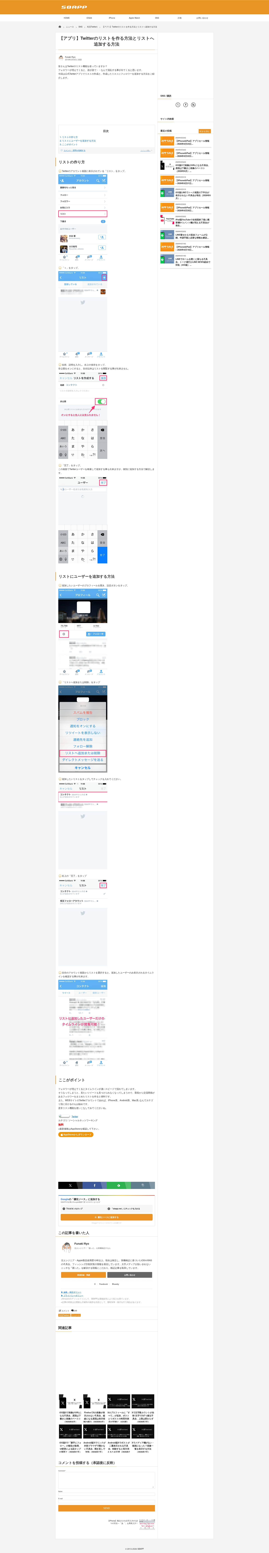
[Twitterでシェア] (70, 1185)
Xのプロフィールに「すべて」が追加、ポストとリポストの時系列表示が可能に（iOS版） (118, 1417)
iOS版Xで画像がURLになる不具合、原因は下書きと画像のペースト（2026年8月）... (193, 168)
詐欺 (180, 17)
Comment (61, 1471)
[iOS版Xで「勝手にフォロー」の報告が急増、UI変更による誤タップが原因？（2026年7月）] (70, 1438)
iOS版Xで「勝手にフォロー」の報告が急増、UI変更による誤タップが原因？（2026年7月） (70, 1447)
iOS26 (89, 17)
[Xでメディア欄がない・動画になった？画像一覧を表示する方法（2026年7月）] (143, 1438)
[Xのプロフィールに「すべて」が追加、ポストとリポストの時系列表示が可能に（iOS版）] (118, 1407)
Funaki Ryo (70, 57)
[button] (143, 1185)
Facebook (103, 1284)
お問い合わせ (202, 17)
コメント (65, 1310)
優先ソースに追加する (108, 1217)
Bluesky (115, 1284)
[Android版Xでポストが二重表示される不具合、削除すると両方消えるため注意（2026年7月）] (118, 1438)
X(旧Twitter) (64, 1315)
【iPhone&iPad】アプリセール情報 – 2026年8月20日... (192, 209)
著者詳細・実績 (83, 1275)
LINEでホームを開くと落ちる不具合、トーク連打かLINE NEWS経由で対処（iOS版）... (193, 262)
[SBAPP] (73, 9)
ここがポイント (70, 144)
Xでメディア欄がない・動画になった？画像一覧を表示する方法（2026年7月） (143, 1447)
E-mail (60, 1498)
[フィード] (193, 105)
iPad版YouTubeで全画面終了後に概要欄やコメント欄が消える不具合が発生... (192, 222)
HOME (67, 17)
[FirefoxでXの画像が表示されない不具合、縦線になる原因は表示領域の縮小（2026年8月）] (94, 1407)
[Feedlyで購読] (119, 1185)
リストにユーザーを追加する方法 (79, 140)
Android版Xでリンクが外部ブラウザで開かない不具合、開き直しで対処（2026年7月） (94, 1447)
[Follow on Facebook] (185, 105)
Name (60, 1491)
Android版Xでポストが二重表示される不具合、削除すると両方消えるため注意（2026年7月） (118, 1448)
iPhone (112, 17)
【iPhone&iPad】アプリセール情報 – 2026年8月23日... (192, 142)
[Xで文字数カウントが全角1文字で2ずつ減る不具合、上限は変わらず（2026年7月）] (143, 1407)
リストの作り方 (70, 137)
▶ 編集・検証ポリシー (71, 1292)
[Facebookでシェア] (95, 1185)
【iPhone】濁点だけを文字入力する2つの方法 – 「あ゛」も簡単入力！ (123, 1522)
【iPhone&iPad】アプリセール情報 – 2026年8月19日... (192, 248)
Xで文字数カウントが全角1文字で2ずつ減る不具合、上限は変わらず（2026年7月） (143, 1417)
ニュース (76, 1315)
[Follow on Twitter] (178, 105)
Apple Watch (134, 17)
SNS (157, 17)
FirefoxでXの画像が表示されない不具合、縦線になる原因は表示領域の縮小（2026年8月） (94, 1417)
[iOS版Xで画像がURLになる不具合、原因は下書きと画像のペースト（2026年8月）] (70, 1407)
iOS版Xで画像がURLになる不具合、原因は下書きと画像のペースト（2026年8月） (70, 1417)
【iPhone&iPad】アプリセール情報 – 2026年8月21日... (192, 182)
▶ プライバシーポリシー (72, 1295)
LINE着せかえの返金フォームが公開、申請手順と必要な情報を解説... (192, 236)
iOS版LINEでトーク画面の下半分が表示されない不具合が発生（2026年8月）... (193, 195)
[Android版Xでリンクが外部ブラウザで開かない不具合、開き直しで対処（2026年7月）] (94, 1438)
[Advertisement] (106, 104)
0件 (75, 1310)
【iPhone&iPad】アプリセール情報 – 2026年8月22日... (192, 155)
